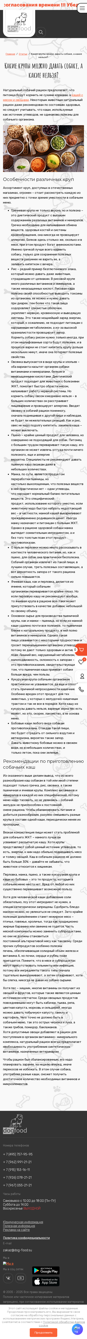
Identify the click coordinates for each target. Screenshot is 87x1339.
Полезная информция (19, 1226)
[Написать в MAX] (77, 1329)
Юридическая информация (23, 1222)
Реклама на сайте (16, 1230)
